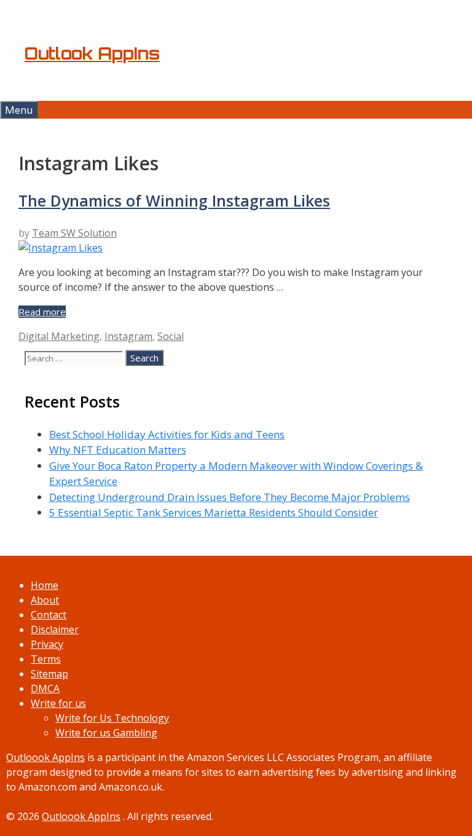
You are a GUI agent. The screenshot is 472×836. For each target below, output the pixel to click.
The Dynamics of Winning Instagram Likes (174, 200)
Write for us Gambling (106, 732)
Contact (48, 614)
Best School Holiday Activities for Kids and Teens (167, 434)
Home (44, 585)
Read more (42, 312)
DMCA (45, 688)
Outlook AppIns (92, 53)
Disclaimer (55, 629)
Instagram (128, 336)
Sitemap (49, 673)
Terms (46, 659)
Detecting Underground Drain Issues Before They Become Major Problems (229, 497)
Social (170, 336)
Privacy (47, 644)
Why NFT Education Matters (117, 450)
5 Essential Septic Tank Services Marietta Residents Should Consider (213, 512)
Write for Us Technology (112, 718)
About (45, 600)
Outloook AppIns (45, 757)
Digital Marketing (59, 336)
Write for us (58, 703)
